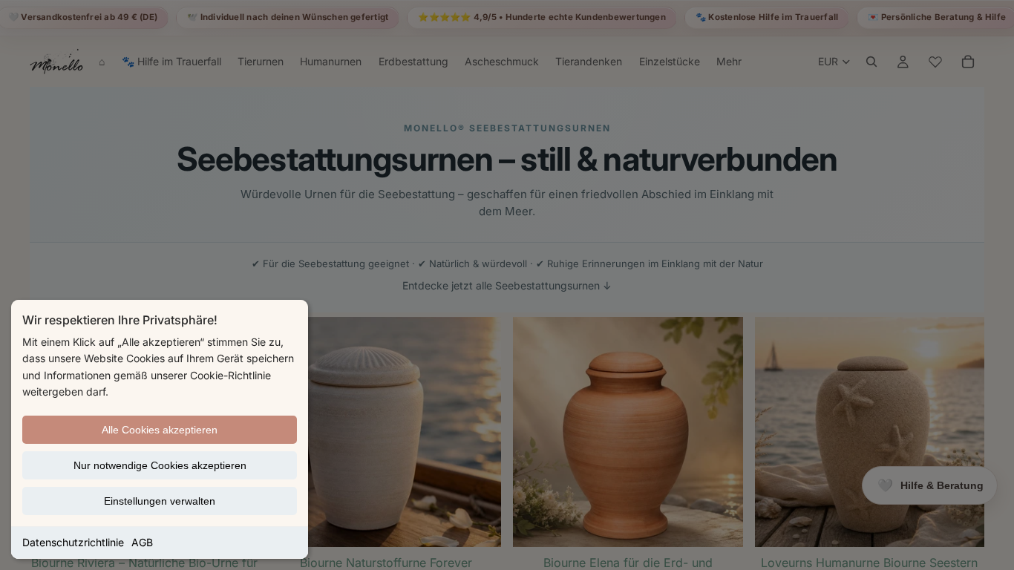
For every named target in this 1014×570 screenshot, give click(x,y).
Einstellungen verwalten (159, 501)
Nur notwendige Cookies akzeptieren (159, 465)
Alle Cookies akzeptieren (159, 430)
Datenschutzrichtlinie (73, 542)
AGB (142, 542)
